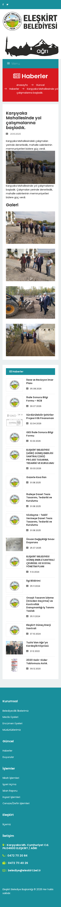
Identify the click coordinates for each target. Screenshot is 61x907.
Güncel (40, 85)
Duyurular (8, 757)
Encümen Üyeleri (12, 723)
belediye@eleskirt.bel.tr (24, 870)
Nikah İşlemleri (11, 778)
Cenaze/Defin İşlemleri (16, 803)
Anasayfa (22, 85)
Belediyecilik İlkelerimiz (16, 710)
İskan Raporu (10, 790)
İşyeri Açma (9, 784)
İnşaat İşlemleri (11, 797)
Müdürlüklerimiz (12, 729)
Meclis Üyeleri (10, 717)
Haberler (14, 89)
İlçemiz (7, 824)
